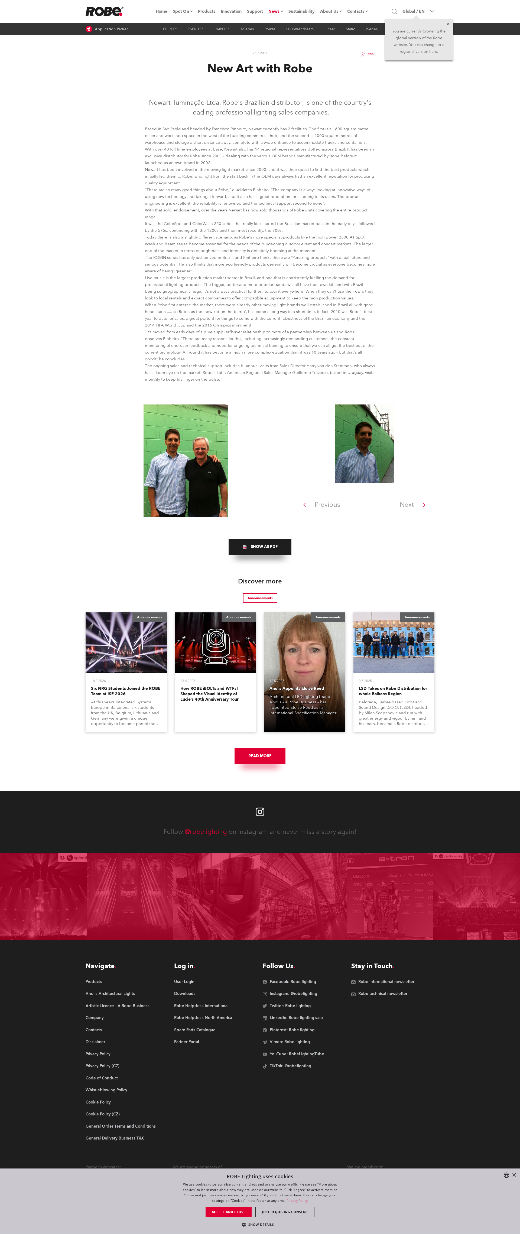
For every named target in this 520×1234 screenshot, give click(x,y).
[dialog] (260, 1201)
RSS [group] (370, 54)
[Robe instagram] (260, 812)
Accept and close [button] (228, 1212)
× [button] (514, 1175)
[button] (260, 1224)
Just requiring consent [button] (285, 1212)
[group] (260, 547)
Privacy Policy (297, 1200)
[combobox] (506, 1175)
